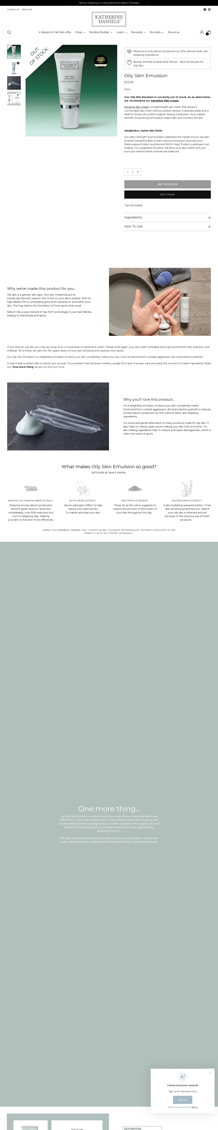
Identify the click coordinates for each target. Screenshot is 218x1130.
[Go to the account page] (201, 32)
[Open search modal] (9, 32)
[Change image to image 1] (14, 51)
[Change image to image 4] (14, 98)
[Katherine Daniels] (109, 19)
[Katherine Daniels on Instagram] (209, 9)
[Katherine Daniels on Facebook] (204, 9)
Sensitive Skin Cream (165, 100)
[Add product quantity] (138, 171)
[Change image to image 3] (14, 83)
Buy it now (167, 194)
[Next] (148, 3)
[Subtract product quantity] (127, 171)
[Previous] (70, 3)
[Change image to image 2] (14, 67)
